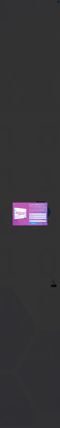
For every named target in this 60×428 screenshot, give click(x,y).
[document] (30, 214)
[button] (46, 203)
